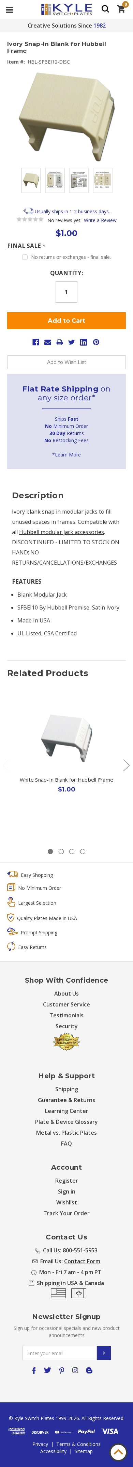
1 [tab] (50, 851)
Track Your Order (66, 1213)
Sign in (66, 1191)
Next (126, 765)
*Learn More (66, 454)
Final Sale (26, 246)
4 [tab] (82, 851)
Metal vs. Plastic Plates (66, 1132)
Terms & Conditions (78, 1444)
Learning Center (66, 1111)
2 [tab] (61, 851)
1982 (99, 25)
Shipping (66, 1089)
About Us (66, 993)
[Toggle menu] (9, 9)
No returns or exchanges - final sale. (71, 257)
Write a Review (100, 220)
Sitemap (84, 1451)
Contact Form (82, 1261)
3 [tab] (71, 851)
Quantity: (66, 273)
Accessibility (53, 1451)
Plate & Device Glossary (66, 1122)
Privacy (40, 1444)
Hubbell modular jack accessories (61, 532)
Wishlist (66, 1202)
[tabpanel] (67, 763)
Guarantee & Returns (66, 1100)
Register (66, 1180)
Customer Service (66, 1004)
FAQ (66, 1143)
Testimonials (66, 1015)
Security (67, 1026)
